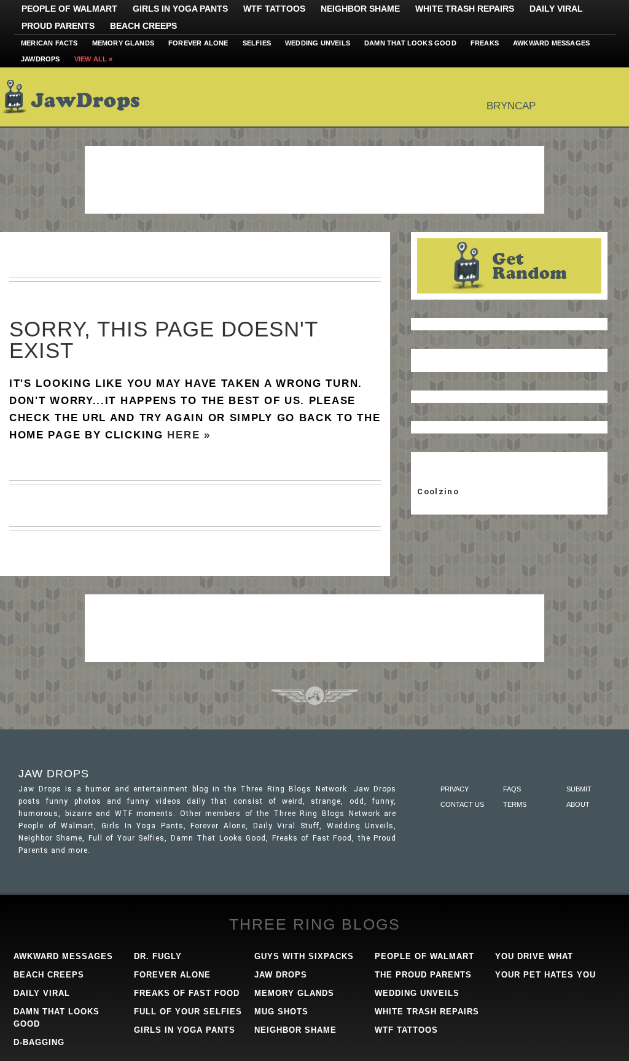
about (578, 804)
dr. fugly (158, 956)
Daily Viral (556, 9)
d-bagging (39, 1042)
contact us (462, 804)
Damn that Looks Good (410, 43)
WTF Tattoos (274, 9)
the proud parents (423, 974)
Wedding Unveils (317, 43)
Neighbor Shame (360, 9)
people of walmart (424, 956)
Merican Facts (49, 43)
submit (579, 789)
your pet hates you (545, 974)
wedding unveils (417, 993)
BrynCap (511, 106)
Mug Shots (281, 1011)
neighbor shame (295, 1030)
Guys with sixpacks (304, 956)
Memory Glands (123, 43)
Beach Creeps (143, 26)
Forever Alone (198, 43)
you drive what (534, 956)
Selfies (257, 43)
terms (514, 804)
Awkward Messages (551, 43)
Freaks (485, 43)
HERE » (188, 435)
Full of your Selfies (188, 1011)
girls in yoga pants (184, 1030)
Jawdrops (40, 59)
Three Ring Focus (315, 695)
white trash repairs (427, 1011)
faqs (512, 789)
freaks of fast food (187, 993)
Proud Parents (58, 26)
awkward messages (63, 956)
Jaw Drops (78, 97)
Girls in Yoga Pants (180, 9)
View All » (93, 59)
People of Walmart (69, 9)
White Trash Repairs (464, 9)
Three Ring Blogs (314, 924)
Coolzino (437, 491)
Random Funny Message (509, 265)
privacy (454, 789)
